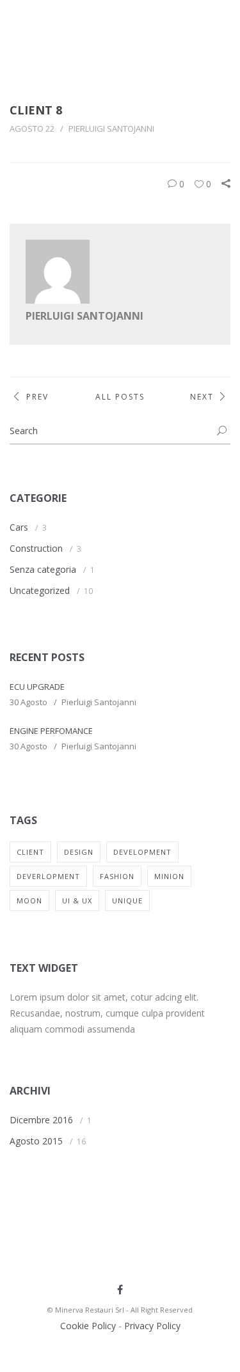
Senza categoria (43, 569)
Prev (37, 396)
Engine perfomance (51, 731)
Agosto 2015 (36, 1141)
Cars (19, 527)
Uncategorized (40, 590)
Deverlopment (48, 876)
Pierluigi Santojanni (111, 128)
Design (78, 852)
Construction (36, 548)
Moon (29, 900)
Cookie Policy (88, 1326)
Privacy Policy (152, 1326)
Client (30, 852)
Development (142, 852)
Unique (127, 900)
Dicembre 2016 (41, 1120)
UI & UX (77, 900)
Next (202, 396)
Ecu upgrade (37, 686)
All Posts (120, 396)
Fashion (117, 876)
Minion (169, 876)
